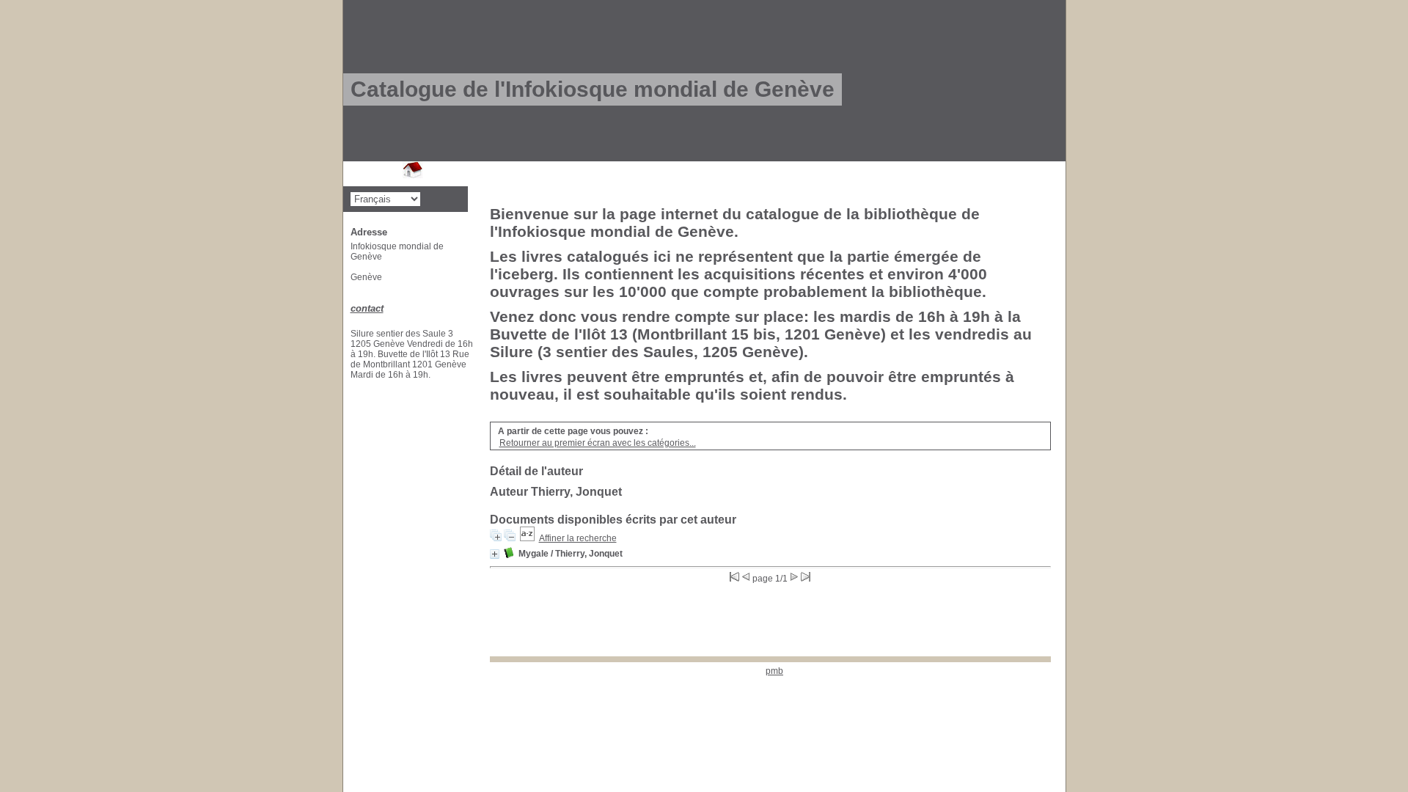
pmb (774, 671)
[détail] (494, 554)
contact (367, 308)
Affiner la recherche (578, 538)
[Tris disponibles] (527, 538)
